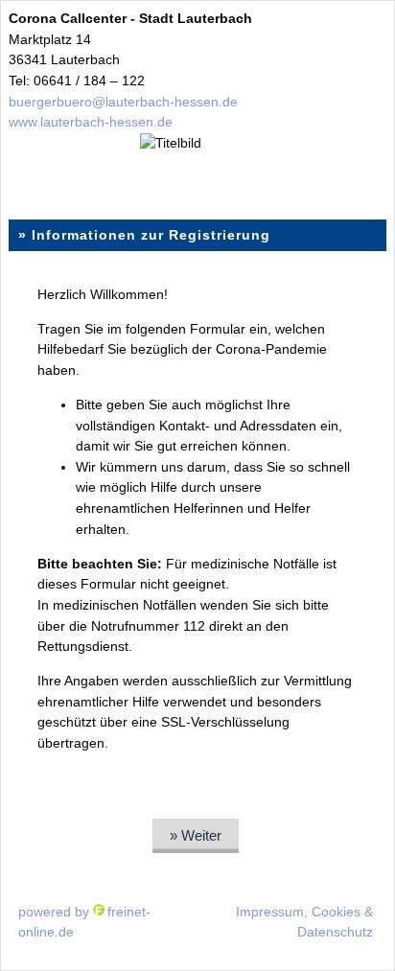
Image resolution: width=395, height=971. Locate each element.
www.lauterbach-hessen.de (91, 121)
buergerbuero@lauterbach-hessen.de (123, 101)
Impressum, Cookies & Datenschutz (304, 922)
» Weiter (195, 835)
